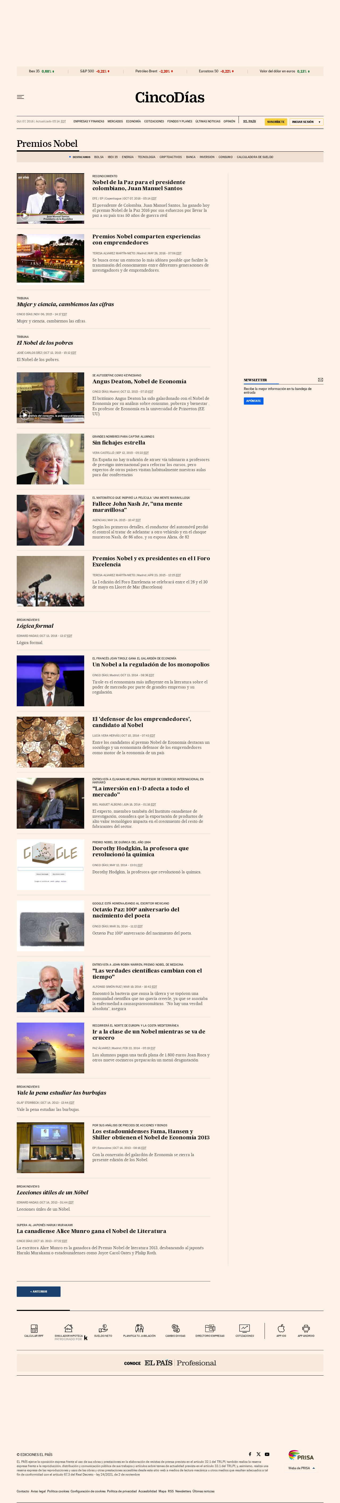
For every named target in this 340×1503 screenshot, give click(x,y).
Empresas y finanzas (89, 121)
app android (306, 1335)
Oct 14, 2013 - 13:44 (57, 1103)
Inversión (207, 157)
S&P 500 (87, 71)
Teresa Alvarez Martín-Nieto (113, 253)
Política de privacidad (122, 1491)
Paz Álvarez (101, 1048)
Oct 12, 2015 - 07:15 (137, 391)
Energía (128, 157)
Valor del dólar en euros (277, 71)
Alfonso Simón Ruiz (107, 987)
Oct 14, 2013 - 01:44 (57, 1202)
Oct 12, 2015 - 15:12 (60, 353)
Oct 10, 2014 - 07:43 (138, 735)
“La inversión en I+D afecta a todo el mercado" (140, 792)
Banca (191, 157)
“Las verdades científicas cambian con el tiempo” (147, 974)
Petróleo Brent (146, 71)
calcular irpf (33, 1335)
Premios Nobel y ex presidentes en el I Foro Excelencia (151, 562)
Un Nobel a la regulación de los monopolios (151, 665)
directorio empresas (210, 1335)
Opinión (229, 121)
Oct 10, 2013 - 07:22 (50, 1241)
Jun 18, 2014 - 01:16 (139, 804)
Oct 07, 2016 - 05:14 (139, 198)
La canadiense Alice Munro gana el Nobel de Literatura (91, 1231)
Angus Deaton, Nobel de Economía (139, 382)
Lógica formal (35, 626)
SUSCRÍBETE (276, 122)
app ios (281, 1335)
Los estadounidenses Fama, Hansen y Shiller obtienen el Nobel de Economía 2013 (151, 1135)
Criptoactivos (171, 157)
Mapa (162, 1491)
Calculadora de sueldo (255, 157)
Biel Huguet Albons (106, 804)
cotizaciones (245, 1335)
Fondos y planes (179, 121)
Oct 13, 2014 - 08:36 (137, 675)
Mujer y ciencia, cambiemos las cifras (65, 305)
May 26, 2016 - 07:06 (164, 253)
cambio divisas (175, 1335)
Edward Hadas (27, 636)
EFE (94, 198)
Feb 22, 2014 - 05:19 (139, 1048)
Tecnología (146, 157)
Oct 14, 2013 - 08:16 (129, 1148)
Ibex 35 (34, 71)
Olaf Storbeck (28, 1103)
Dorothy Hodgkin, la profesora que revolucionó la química (140, 852)
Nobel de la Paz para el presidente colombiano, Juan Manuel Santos (138, 186)
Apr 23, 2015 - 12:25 (164, 575)
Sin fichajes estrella (118, 443)
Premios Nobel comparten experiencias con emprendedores (146, 240)
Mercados (115, 121)
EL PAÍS (247, 119)
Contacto (23, 1491)
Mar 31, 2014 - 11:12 (126, 926)
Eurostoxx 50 (208, 71)
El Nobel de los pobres (45, 343)
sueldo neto (103, 1335)
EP (101, 198)
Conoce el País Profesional (170, 1363)
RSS (171, 1491)
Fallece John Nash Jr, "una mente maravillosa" (137, 507)
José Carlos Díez (29, 353)
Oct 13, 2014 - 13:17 (56, 636)
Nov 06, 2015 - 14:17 (50, 314)
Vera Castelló (103, 453)
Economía (133, 121)
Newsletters (183, 1491)
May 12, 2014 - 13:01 (126, 865)
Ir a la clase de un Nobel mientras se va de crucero (148, 1035)
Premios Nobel (47, 144)
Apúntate (253, 401)
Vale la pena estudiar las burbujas (61, 1093)
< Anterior (38, 1291)
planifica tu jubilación (139, 1335)
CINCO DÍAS (24, 314)
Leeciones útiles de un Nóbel (52, 1193)
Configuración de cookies (88, 1491)
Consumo (226, 157)
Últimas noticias (208, 121)
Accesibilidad (147, 1491)
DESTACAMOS (81, 157)
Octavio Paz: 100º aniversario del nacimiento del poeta (135, 913)
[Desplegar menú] (20, 97)
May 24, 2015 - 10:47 (124, 520)
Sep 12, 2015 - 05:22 (132, 453)
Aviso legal (38, 1491)
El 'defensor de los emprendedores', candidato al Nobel (141, 722)
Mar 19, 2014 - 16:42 (140, 987)
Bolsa (99, 157)
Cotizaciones (154, 121)
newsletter (255, 380)
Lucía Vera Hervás (106, 735)
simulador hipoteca (69, 1335)
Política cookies (58, 1491)
